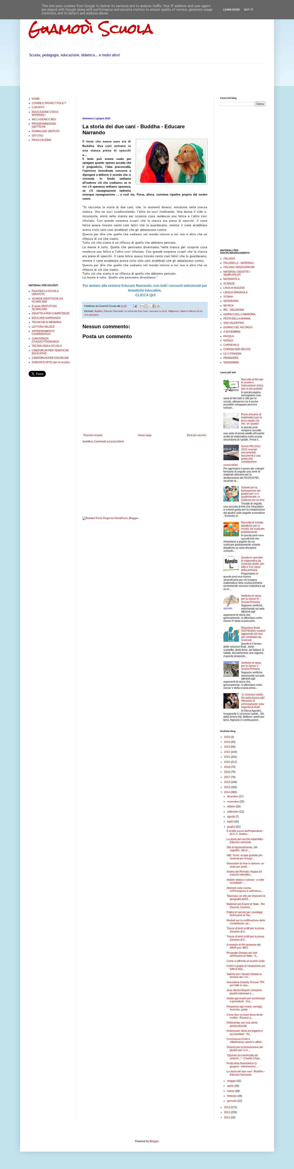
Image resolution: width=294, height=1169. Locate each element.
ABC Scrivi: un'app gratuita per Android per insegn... (244, 857)
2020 (227, 762)
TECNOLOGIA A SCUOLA (47, 345)
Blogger (154, 1141)
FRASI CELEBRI (41, 140)
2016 (227, 782)
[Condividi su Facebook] (154, 306)
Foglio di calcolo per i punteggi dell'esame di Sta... (245, 914)
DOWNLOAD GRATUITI (45, 131)
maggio (232, 1080)
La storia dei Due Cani (135, 311)
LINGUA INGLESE (234, 287)
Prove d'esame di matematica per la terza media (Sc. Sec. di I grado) (251, 419)
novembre (233, 801)
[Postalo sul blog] (146, 306)
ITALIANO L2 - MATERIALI (238, 262)
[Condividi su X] (150, 306)
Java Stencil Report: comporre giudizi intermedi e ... (244, 992)
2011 (227, 1117)
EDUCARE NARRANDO (46, 317)
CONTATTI (38, 107)
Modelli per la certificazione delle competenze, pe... (246, 922)
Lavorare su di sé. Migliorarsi (164, 311)
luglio (230, 821)
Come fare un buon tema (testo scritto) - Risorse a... (245, 1016)
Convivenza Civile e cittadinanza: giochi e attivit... (245, 1041)
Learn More (231, 9)
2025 (227, 736)
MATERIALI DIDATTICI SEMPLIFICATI (236, 273)
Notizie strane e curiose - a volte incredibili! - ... (245, 881)
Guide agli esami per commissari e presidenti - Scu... (246, 1000)
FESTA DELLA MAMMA (237, 318)
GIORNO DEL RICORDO (237, 327)
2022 (227, 751)
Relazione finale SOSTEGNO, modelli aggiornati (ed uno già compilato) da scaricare (253, 634)
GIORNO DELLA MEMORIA (239, 314)
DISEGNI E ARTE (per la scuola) (51, 362)
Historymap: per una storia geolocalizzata (242, 1024)
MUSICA (228, 305)
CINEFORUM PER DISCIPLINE (50, 357)
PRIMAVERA (230, 357)
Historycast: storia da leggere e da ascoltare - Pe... (245, 1032)
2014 (227, 792)
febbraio (232, 1095)
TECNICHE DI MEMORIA (46, 322)
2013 (227, 1107)
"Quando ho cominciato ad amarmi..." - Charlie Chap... (244, 1057)
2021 (227, 756)
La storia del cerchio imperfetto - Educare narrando (245, 841)
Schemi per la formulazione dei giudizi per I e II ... (245, 1049)
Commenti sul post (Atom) (109, 441)
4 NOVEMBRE (231, 331)
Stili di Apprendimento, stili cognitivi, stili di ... (242, 849)
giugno (231, 826)
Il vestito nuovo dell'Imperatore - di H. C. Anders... (245, 833)
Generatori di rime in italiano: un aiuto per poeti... (245, 865)
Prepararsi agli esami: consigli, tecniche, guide (245, 1008)
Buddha (98, 311)
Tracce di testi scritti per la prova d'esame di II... (245, 930)
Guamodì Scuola (91, 29)
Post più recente (93, 435)
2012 (227, 1112)
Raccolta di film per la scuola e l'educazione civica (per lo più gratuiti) (252, 384)
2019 (227, 767)
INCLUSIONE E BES (44, 119)
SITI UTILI (37, 135)
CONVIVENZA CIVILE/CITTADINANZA (45, 340)
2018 (227, 771)
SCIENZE (229, 283)
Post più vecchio (196, 435)
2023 (227, 746)
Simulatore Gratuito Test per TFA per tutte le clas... (245, 984)
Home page (145, 435)
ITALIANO (229, 258)
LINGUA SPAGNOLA (235, 292)
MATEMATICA (231, 279)
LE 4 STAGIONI (232, 353)
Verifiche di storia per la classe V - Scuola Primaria (251, 666)
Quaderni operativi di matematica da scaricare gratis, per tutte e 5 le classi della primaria (252, 564)
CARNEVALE (231, 344)
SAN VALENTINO (233, 322)
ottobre (231, 806)
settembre (233, 811)
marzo (231, 1091)
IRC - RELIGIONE (233, 309)
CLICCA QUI (145, 295)
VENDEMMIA (231, 362)
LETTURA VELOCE (43, 326)
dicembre (233, 796)
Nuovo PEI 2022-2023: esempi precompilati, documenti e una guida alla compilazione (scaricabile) (242, 455)
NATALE (228, 340)
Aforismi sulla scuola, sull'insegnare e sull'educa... (245, 889)
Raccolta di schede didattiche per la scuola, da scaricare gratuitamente (253, 527)
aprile (230, 1085)
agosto (231, 816)
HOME (36, 98)
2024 (227, 741)
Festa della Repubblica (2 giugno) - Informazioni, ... (243, 1065)
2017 (227, 777)
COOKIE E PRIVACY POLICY (49, 103)
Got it (248, 9)
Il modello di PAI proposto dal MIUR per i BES (244, 946)
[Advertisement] (107, 79)
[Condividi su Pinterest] (158, 306)
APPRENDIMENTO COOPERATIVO (43, 333)
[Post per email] (135, 306)
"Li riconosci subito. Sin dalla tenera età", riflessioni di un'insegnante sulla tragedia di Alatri (253, 701)
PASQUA (228, 336)
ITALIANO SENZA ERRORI (239, 267)
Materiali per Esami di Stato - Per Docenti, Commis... (246, 906)
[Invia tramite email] (142, 306)
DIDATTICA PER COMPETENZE (51, 313)
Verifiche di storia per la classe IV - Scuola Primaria (251, 599)
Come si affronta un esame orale (246, 961)
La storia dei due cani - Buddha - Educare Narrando (246, 1073)
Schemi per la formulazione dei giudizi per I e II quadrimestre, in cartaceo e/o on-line (252, 493)
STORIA (228, 296)
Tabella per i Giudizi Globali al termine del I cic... (244, 976)
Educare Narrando (113, 311)
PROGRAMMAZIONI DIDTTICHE (44, 125)
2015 (227, 787)
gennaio (232, 1100)
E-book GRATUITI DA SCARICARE (44, 308)
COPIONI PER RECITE (236, 349)
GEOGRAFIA (230, 301)
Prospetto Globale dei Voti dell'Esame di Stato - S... (242, 954)
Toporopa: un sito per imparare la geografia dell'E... (246, 897)
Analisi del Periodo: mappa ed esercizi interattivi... (244, 873)
